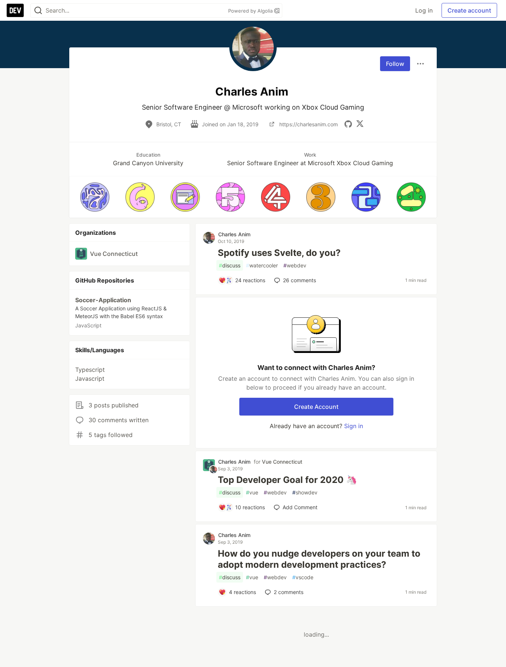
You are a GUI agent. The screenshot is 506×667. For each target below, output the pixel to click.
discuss (229, 265)
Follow (395, 63)
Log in (424, 10)
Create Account (316, 406)
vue (252, 492)
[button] (94, 197)
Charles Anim (234, 234)
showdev (304, 492)
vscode (302, 577)
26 (299, 280)
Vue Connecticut (282, 461)
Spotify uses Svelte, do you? (279, 252)
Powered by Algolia (251, 11)
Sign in (353, 426)
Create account (469, 10)
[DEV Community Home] (15, 10)
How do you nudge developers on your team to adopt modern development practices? (319, 559)
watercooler (262, 265)
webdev (294, 265)
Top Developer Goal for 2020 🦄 (287, 479)
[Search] (38, 10)
